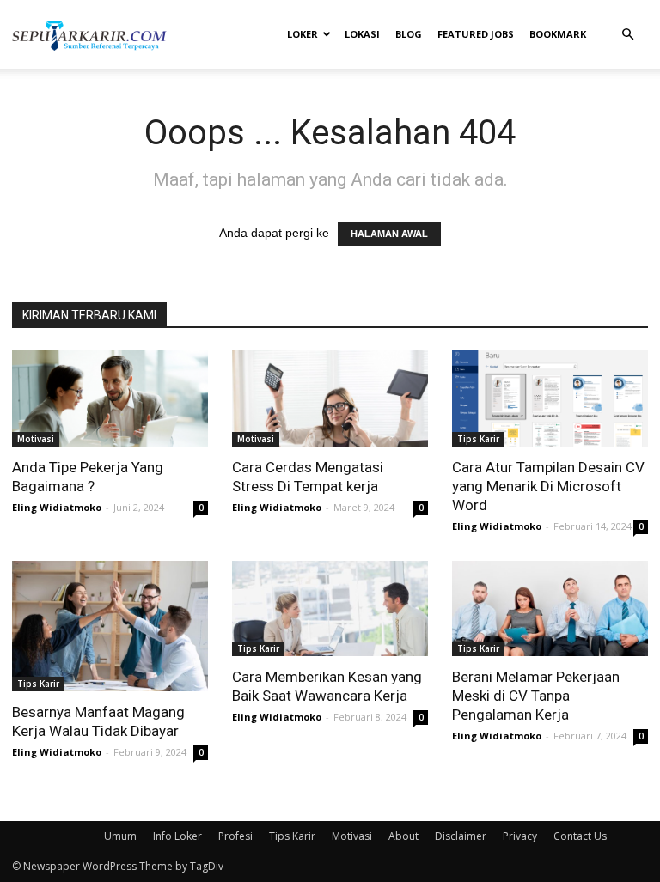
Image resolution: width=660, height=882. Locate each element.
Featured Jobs (475, 33)
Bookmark (557, 33)
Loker (302, 33)
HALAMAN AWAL (389, 233)
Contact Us (580, 836)
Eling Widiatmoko (56, 507)
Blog (408, 33)
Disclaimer (460, 836)
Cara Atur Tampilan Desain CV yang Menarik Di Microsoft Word (548, 486)
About (403, 836)
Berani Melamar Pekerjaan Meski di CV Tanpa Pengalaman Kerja (536, 695)
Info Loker (177, 836)
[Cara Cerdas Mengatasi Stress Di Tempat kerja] (330, 398)
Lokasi (362, 33)
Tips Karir (478, 439)
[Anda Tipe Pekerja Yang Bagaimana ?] (110, 398)
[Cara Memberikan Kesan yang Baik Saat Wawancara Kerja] (330, 609)
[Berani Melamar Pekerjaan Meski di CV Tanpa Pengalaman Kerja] (550, 609)
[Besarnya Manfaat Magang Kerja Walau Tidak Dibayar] (110, 626)
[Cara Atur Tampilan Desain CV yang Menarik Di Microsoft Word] (550, 398)
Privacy (520, 836)
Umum (120, 836)
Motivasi (35, 439)
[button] (627, 35)
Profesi (235, 836)
